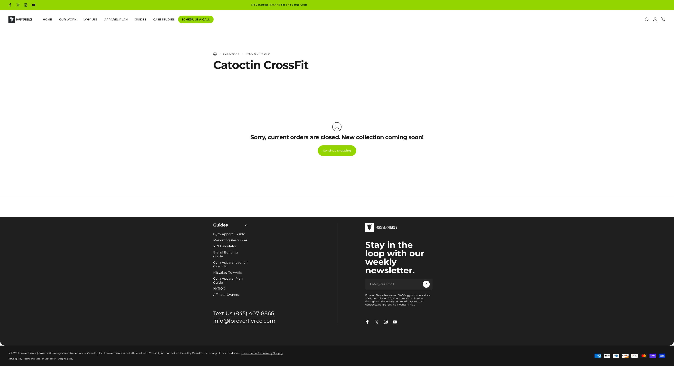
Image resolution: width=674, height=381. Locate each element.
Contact (245, 335)
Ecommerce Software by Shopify (262, 353)
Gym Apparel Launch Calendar (230, 264)
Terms (271, 335)
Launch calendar (85, 335)
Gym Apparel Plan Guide (228, 281)
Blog (237, 335)
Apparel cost (32, 335)
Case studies (226, 335)
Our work (149, 335)
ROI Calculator (224, 246)
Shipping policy (65, 359)
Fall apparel (199, 335)
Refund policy (15, 359)
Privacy (262, 335)
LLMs (278, 335)
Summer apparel (181, 335)
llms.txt (286, 335)
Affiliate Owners (226, 295)
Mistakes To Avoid (227, 272)
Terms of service (32, 359)
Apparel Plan (48, 335)
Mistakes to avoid (106, 335)
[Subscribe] (426, 284)
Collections (231, 54)
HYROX (219, 289)
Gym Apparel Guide (229, 234)
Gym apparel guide (12, 335)
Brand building (65, 335)
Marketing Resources (230, 240)
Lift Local (212, 335)
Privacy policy (49, 359)
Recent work (163, 335)
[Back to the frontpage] (215, 54)
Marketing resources (130, 335)
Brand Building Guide (225, 254)
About (254, 335)
